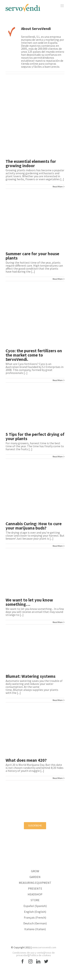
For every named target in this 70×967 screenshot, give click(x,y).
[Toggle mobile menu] (62, 6)
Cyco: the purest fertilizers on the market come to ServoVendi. (34, 355)
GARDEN (35, 876)
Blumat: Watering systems (30, 676)
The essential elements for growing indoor (31, 163)
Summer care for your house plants (32, 256)
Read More (58, 186)
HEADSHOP (35, 894)
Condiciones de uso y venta (28, 952)
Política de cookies (40, 955)
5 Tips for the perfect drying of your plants (35, 436)
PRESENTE (35, 888)
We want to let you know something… (29, 602)
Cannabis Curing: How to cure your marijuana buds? (34, 526)
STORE (35, 900)
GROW (35, 871)
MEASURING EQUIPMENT (35, 882)
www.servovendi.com (44, 947)
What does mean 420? (26, 760)
